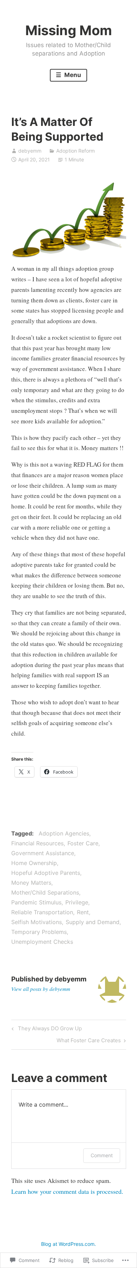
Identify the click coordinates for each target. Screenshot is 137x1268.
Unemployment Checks (42, 941)
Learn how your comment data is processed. (67, 1191)
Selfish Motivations (36, 922)
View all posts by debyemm (40, 988)
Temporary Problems (39, 931)
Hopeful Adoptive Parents (45, 872)
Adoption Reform (75, 151)
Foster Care (82, 843)
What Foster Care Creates (89, 1041)
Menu (72, 74)
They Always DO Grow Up (45, 1030)
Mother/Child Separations (45, 892)
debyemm (29, 151)
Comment (102, 1155)
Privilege (76, 902)
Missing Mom (68, 30)
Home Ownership (34, 862)
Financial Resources (37, 843)
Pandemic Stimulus (36, 902)
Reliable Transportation (42, 912)
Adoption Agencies (64, 833)
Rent (83, 912)
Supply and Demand (92, 922)
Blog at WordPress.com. (68, 1244)
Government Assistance (42, 853)
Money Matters (31, 882)
